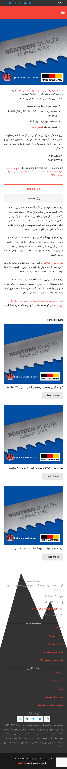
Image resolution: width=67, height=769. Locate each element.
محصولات (58, 628)
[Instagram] (14, 3)
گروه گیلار (22, 763)
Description (33, 189)
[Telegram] (9, 3)
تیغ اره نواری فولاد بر (54, 635)
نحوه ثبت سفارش (54, 697)
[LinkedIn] (19, 3)
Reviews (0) (33, 198)
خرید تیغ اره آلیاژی (48, 301)
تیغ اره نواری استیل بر (53, 644)
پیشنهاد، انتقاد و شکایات (50, 705)
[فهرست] (63, 12)
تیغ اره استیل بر (28, 301)
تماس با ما (37, 127)
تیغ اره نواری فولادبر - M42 (29, 91)
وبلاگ (60, 689)
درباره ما (59, 673)
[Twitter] (24, 3)
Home (60, 91)
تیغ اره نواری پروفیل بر (53, 652)
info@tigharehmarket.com (45, 609)
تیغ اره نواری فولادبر (53, 263)
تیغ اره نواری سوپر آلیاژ (51, 660)
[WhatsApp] (4, 3)
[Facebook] (29, 3)
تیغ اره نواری (49, 91)
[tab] (33, 189)
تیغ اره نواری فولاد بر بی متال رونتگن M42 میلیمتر (40, 172)
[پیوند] (60, 3)
